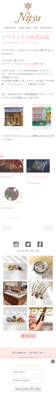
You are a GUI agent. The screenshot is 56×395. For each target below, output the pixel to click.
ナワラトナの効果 (8, 174)
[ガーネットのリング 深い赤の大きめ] (41, 319)
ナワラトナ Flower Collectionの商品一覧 (23, 64)
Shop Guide (25, 27)
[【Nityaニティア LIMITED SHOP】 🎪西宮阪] (15, 319)
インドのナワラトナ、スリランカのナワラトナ (37, 177)
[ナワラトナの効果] (11, 166)
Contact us (20, 352)
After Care (37, 352)
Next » (48, 228)
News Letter (46, 27)
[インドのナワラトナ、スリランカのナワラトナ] (38, 166)
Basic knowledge (10, 43)
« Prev (6, 228)
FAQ (35, 27)
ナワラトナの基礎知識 (10, 218)
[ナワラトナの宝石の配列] (11, 194)
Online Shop (10, 27)
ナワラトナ (25, 43)
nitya (35, 43)
